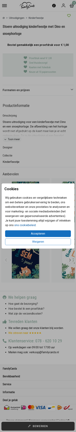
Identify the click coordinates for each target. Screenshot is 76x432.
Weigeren (38, 241)
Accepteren (38, 233)
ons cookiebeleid (25, 225)
